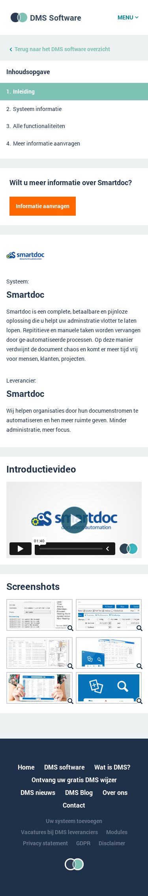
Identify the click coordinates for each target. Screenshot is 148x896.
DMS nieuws (38, 792)
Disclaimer (112, 843)
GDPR (83, 843)
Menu (125, 17)
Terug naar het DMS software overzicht (62, 49)
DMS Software (55, 17)
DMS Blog (79, 792)
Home (26, 767)
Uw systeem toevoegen (74, 821)
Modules (116, 832)
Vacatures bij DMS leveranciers (59, 832)
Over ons (115, 792)
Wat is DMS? (112, 767)
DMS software (64, 767)
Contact (74, 805)
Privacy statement (45, 843)
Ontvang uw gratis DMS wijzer (74, 779)
